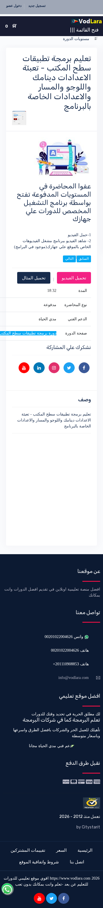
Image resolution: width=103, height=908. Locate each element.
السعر (61, 850)
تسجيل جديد (36, 6)
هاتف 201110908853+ (71, 664)
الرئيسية (85, 850)
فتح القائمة (84, 29)
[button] (96, 39)
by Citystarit (88, 827)
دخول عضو (13, 6)
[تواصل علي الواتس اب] (7, 888)
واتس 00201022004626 (64, 637)
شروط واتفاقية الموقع (39, 861)
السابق (84, 259)
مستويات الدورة (76, 39)
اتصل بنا (77, 861)
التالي (69, 259)
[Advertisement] (51, 488)
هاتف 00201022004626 (70, 650)
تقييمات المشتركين (28, 850)
